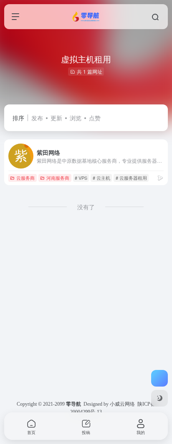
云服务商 (25, 177)
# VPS (81, 177)
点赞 (95, 118)
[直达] (160, 177)
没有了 (86, 207)
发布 (37, 118)
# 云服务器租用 (131, 177)
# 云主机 (101, 177)
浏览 (75, 118)
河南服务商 (57, 177)
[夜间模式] (159, 398)
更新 (56, 118)
